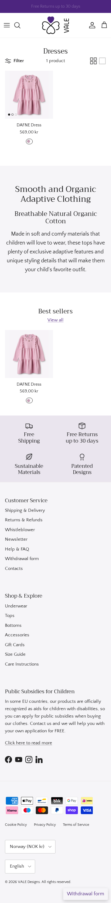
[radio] (29, 141)
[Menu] (7, 25)
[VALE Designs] (55, 25)
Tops (9, 615)
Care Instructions (22, 664)
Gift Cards (15, 644)
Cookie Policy (16, 825)
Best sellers (55, 311)
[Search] (20, 25)
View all (55, 320)
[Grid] (93, 61)
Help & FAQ (17, 549)
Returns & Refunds (24, 520)
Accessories (17, 635)
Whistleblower (20, 529)
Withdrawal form (22, 558)
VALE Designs (29, 882)
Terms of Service (76, 825)
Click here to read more (28, 743)
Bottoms (13, 625)
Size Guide (15, 654)
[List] (102, 61)
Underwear (16, 606)
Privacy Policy (45, 825)
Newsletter (16, 539)
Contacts (14, 568)
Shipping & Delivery (25, 510)
